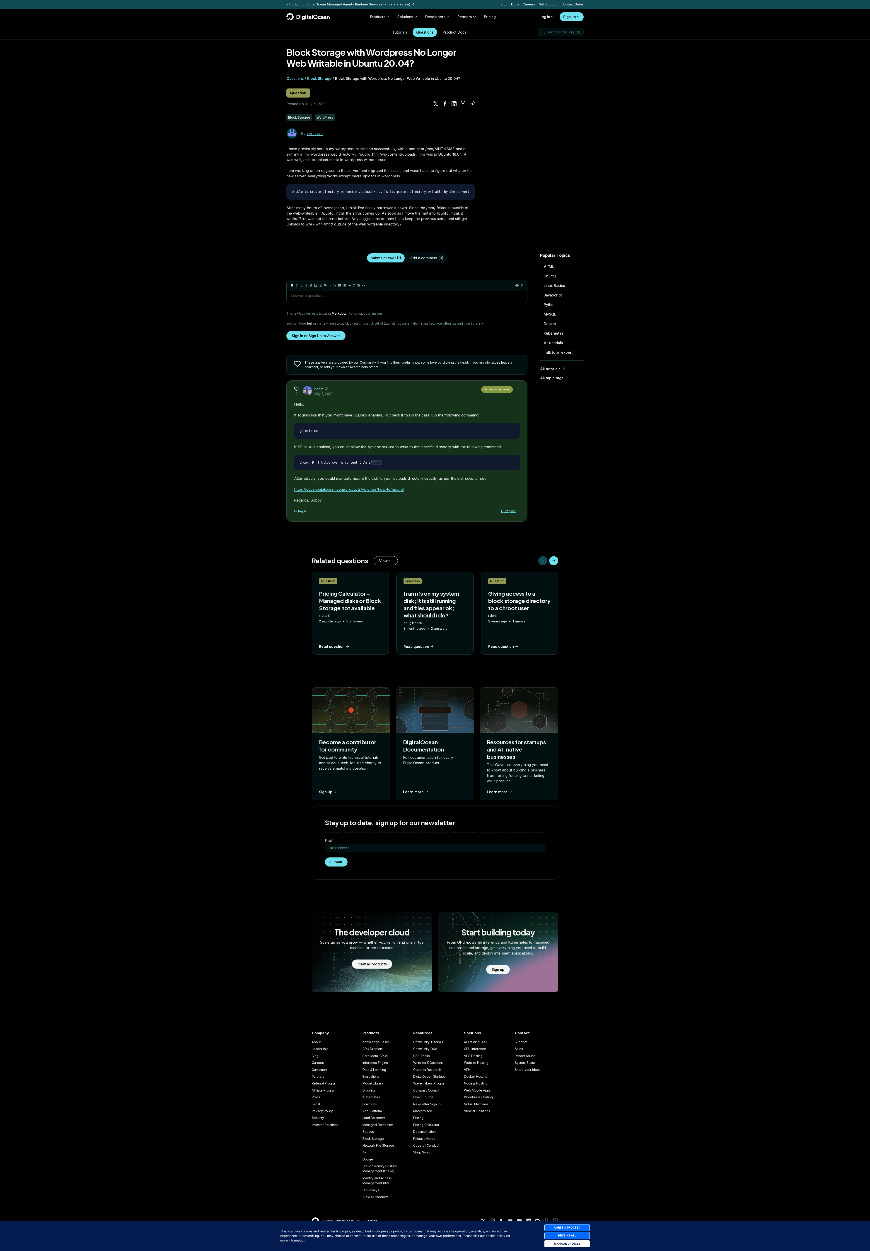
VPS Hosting (473, 1056)
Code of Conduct (426, 1145)
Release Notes (424, 1139)
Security (318, 1118)
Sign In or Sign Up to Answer (316, 335)
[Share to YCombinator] (463, 104)
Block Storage (319, 78)
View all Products (375, 1197)
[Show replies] (518, 511)
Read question (332, 646)
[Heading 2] (330, 285)
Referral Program (324, 1083)
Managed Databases (378, 1125)
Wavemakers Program (429, 1083)
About (316, 1042)
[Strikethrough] (306, 285)
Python (550, 304)
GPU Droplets (372, 1049)
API (364, 1152)
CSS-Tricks (421, 1056)
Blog (504, 4)
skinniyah (315, 133)
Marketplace (422, 1111)
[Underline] (301, 285)
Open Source (423, 1097)
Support (521, 1042)
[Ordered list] (344, 285)
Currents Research (427, 1070)
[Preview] (517, 285)
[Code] (363, 285)
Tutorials (399, 32)
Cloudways (370, 1190)
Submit (336, 862)
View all (385, 560)
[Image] (316, 285)
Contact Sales (572, 4)
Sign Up (325, 792)
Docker (550, 323)
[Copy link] (472, 104)
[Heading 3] (335, 285)
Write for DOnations (428, 1063)
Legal (316, 1104)
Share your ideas (527, 1070)
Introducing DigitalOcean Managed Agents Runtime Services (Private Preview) (348, 4)
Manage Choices (567, 1243)
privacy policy (391, 1231)
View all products (372, 964)
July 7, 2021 (323, 394)
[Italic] (297, 285)
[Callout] (354, 285)
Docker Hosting (475, 1076)
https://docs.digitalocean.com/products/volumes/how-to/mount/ (349, 489)
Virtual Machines (476, 1104)
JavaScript (553, 295)
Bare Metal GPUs (375, 1056)
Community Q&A (425, 1049)
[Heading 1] (325, 285)
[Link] (311, 285)
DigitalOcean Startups (429, 1076)
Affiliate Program (324, 1090)
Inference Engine (375, 1063)
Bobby (319, 388)
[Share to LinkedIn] (454, 104)
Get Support (548, 4)
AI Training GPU (475, 1042)
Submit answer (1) (386, 258)
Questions (424, 32)
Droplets (368, 1090)
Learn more (413, 792)
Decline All (567, 1235)
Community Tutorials (428, 1042)
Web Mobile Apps (477, 1090)
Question (298, 93)
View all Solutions (477, 1111)
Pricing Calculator (426, 1125)
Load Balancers (374, 1118)
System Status (525, 1063)
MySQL (550, 314)
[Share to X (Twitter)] (436, 104)
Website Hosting (476, 1063)
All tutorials (553, 342)
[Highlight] (320, 285)
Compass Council (426, 1090)
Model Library (372, 1083)
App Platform (372, 1111)
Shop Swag (421, 1152)
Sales (519, 1049)
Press (316, 1097)
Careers (529, 4)
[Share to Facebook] (445, 104)
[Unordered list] (339, 285)
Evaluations (370, 1076)
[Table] (358, 285)
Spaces (368, 1131)
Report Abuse (525, 1056)
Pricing (418, 1118)
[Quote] (349, 285)
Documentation (424, 1131)
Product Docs (454, 32)
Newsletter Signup (427, 1104)
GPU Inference (475, 1049)
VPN (467, 1070)
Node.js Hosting (476, 1083)
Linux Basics (554, 285)
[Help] (522, 285)
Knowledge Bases (376, 1042)
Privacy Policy (322, 1111)
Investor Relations (325, 1125)
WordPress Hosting (478, 1097)
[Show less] (518, 388)
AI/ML (549, 266)
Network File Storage (378, 1145)
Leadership (320, 1049)
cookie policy (495, 1236)
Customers (320, 1070)
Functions (369, 1104)
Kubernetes (553, 333)
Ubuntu (550, 276)
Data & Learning (374, 1070)
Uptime (367, 1159)
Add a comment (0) (426, 258)
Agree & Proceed (567, 1227)
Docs (515, 4)
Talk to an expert (558, 352)
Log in (545, 17)
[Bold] (292, 285)
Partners (318, 1076)
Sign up (569, 17)
